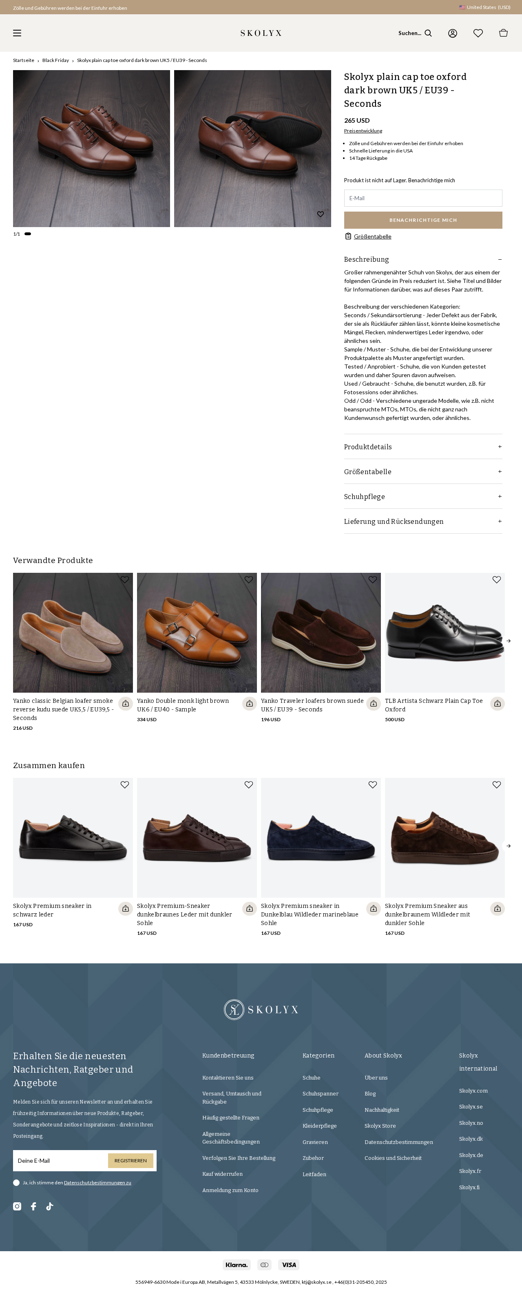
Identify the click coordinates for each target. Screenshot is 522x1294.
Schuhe (312, 1078)
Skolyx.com (473, 1091)
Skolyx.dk (471, 1139)
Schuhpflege (318, 1110)
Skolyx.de (471, 1155)
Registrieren (131, 1160)
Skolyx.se (471, 1107)
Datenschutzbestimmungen (399, 1142)
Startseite (23, 60)
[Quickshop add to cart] (125, 704)
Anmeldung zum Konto (230, 1190)
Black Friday (55, 60)
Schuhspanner (320, 1094)
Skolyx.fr (470, 1171)
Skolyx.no (471, 1123)
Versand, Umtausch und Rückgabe (231, 1098)
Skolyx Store (380, 1126)
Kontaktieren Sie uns (228, 1078)
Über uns (376, 1078)
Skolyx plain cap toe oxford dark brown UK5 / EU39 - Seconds (142, 60)
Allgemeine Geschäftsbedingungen (231, 1138)
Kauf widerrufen (222, 1174)
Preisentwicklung (363, 131)
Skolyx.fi (469, 1187)
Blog (370, 1094)
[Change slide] (27, 234)
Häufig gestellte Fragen (230, 1118)
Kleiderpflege (320, 1126)
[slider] (91, 148)
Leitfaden (314, 1174)
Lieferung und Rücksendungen (394, 522)
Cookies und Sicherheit (393, 1158)
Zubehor (313, 1158)
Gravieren (315, 1142)
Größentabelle (373, 236)
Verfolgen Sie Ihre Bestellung (238, 1158)
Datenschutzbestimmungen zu (97, 1182)
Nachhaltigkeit (382, 1110)
